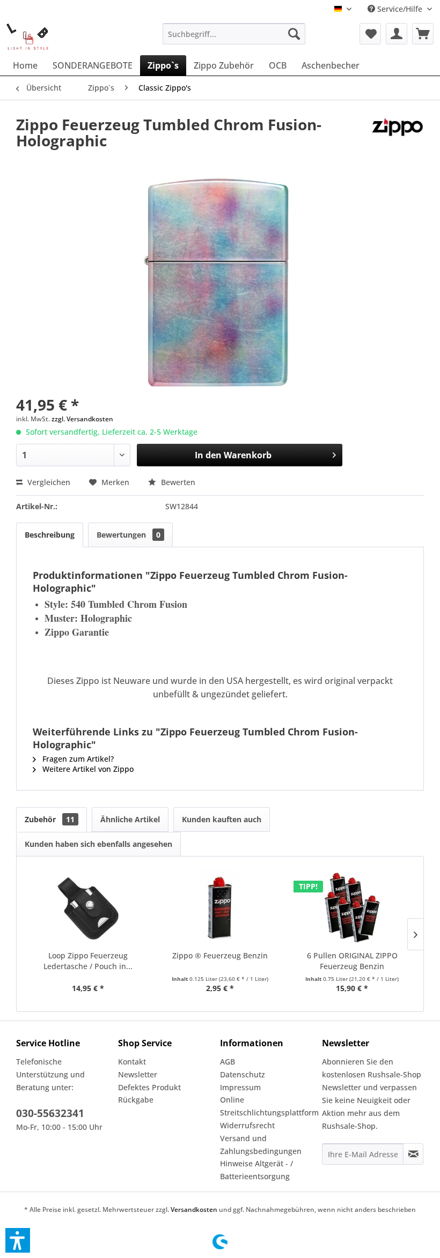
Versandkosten (194, 1209)
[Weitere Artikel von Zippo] (397, 135)
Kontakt (132, 1061)
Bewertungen (128, 535)
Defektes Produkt (149, 1087)
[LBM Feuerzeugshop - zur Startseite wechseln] (27, 36)
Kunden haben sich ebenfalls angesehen (98, 844)
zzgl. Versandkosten (82, 418)
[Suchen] (294, 33)
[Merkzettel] (370, 33)
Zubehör (50, 819)
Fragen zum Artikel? (77, 759)
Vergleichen (47, 482)
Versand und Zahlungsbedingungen (261, 1144)
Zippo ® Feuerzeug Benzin (220, 955)
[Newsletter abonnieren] (413, 1154)
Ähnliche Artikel (130, 819)
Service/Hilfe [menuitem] (399, 9)
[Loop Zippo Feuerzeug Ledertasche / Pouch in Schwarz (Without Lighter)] (88, 907)
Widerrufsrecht (247, 1125)
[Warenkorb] (423, 33)
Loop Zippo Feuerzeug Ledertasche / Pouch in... (88, 960)
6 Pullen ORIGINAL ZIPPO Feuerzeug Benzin (352, 960)
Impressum (240, 1087)
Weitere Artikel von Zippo (87, 769)
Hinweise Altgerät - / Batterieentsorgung (256, 1169)
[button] (17, 1240)
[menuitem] (234, 33)
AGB (227, 1061)
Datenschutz (242, 1074)
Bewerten (177, 482)
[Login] (396, 33)
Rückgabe (135, 1100)
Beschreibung (50, 535)
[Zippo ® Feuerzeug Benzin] (220, 907)
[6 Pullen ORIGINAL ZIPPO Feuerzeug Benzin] (352, 907)
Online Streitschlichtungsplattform (268, 1106)
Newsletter (137, 1074)
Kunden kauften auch (221, 819)
